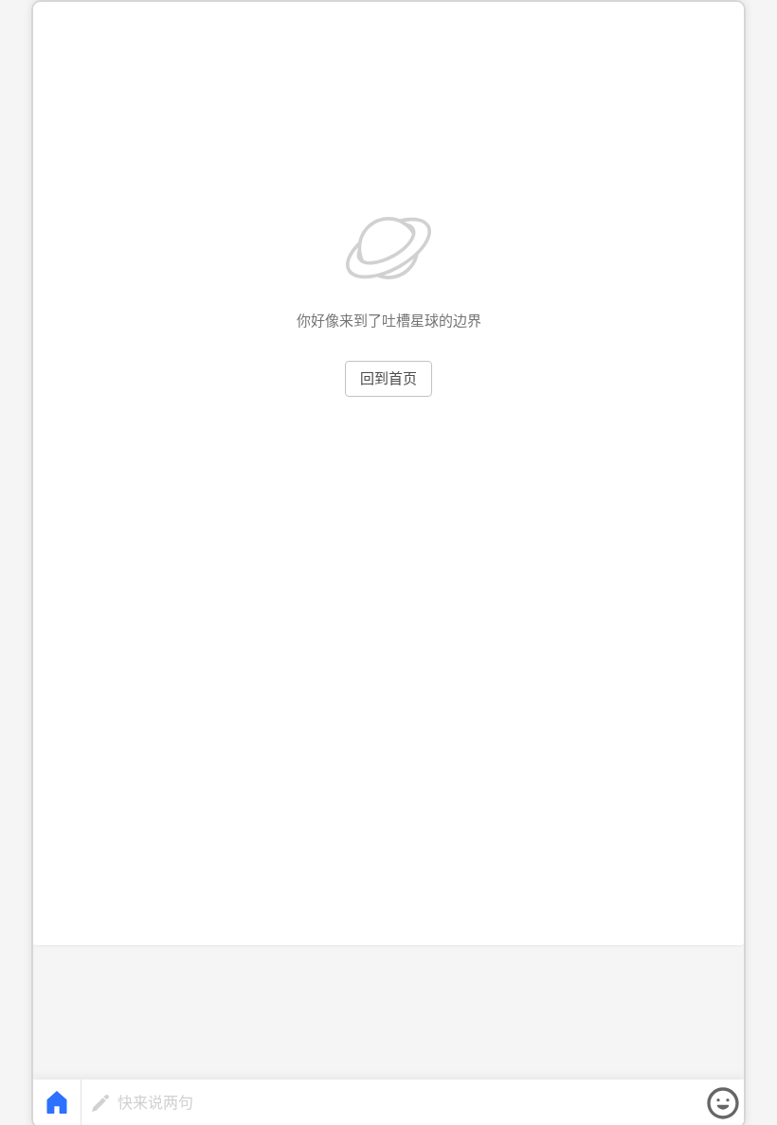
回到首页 (388, 378)
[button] (723, 1103)
